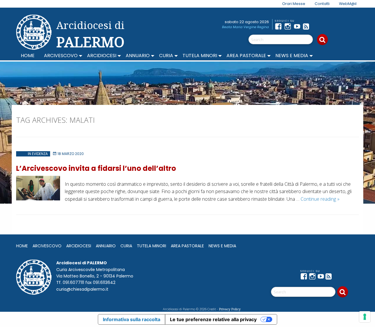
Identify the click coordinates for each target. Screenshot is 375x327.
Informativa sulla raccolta (131, 319)
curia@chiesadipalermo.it (82, 289)
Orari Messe (293, 3)
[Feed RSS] (307, 26)
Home (28, 55)
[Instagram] (289, 26)
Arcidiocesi (101, 55)
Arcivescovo (61, 55)
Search (322, 39)
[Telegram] (317, 26)
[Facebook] (279, 26)
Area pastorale (246, 55)
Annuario (138, 55)
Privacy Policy (230, 309)
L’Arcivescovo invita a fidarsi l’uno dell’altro (96, 168)
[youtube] (298, 26)
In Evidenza (38, 153)
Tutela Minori (200, 55)
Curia (166, 55)
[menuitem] (290, 4)
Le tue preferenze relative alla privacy (213, 319)
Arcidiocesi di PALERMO (90, 34)
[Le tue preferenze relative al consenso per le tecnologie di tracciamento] (364, 316)
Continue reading (320, 199)
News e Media (291, 55)
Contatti (322, 3)
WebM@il (348, 3)
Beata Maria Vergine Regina (245, 27)
